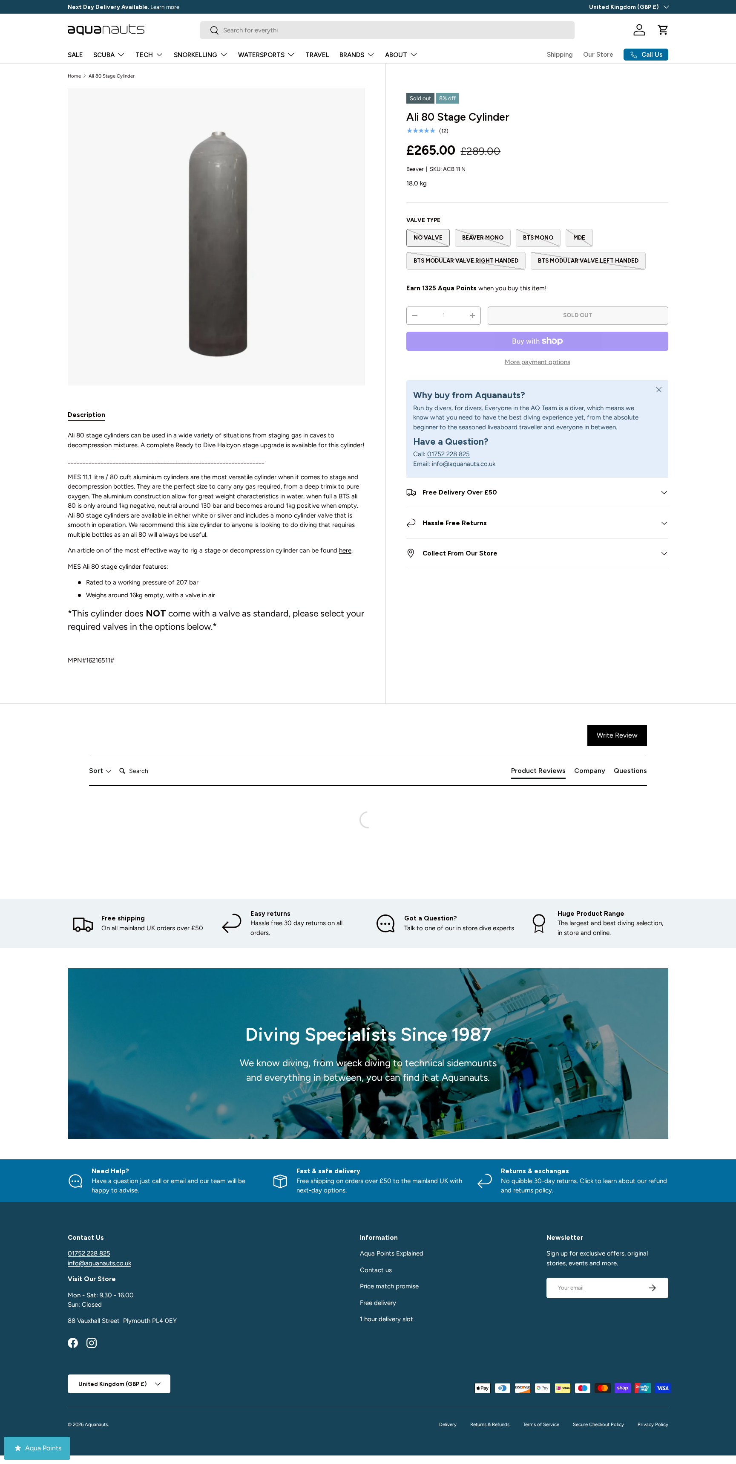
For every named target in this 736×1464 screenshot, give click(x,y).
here (345, 550)
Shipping (560, 54)
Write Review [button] (617, 735)
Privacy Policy (653, 1424)
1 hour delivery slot (386, 1319)
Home (74, 76)
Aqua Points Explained (391, 1253)
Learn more (164, 6)
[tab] (86, 415)
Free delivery (378, 1303)
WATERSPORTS (261, 55)
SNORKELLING (195, 55)
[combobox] (387, 30)
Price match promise (389, 1286)
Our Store (598, 54)
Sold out (577, 315)
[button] (663, 29)
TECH (144, 55)
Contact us (376, 1270)
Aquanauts (96, 1424)
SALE (75, 55)
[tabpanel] (216, 548)
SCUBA (104, 55)
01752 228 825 (448, 454)
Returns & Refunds (489, 1424)
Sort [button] (97, 771)
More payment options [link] (537, 362)
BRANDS (351, 55)
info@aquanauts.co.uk (463, 464)
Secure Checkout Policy (598, 1424)
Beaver (414, 168)
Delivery (448, 1424)
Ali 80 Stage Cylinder (112, 76)
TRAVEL (317, 55)
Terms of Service (541, 1424)
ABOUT (396, 55)
